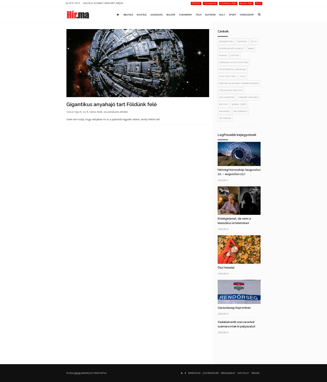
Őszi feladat (226, 267)
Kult (222, 14)
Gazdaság (156, 14)
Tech (198, 14)
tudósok (242, 41)
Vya (77, 111)
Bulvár (171, 14)
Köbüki (223, 55)
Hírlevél (255, 373)
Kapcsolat (243, 373)
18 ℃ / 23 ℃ (74, 3)
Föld (243, 76)
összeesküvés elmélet (116, 111)
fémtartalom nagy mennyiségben (239, 83)
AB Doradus (240, 111)
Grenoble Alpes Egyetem (233, 62)
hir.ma (77, 373)
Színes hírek (95, 111)
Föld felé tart (227, 76)
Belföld (128, 14)
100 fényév (225, 118)
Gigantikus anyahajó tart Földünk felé (111, 104)
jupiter (235, 55)
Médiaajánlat (228, 373)
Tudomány (185, 14)
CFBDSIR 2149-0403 (248, 97)
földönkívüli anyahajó (232, 69)
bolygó (223, 104)
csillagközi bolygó (231, 90)
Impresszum (194, 373)
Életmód (210, 14)
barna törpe (239, 104)
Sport (232, 14)
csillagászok (227, 97)
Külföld (142, 14)
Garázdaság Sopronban (234, 307)
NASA (251, 48)
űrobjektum (226, 41)
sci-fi (85, 111)
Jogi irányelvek (211, 373)
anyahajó (224, 111)
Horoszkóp (247, 14)
